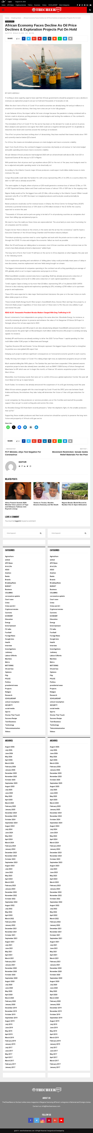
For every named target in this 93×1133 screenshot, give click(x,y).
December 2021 (11, 928)
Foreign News (10, 636)
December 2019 (11, 1008)
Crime (7, 603)
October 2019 (10, 1014)
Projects (8, 689)
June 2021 (9, 948)
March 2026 (9, 763)
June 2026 (9, 753)
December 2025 (11, 773)
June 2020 (9, 988)
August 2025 (9, 786)
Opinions (8, 672)
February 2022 (10, 922)
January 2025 (10, 809)
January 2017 (10, 1067)
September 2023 (11, 862)
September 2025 (11, 783)
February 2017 (10, 1064)
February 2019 (10, 1041)
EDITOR (9, 33)
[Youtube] (61, 1120)
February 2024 (10, 846)
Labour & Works (11, 656)
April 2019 (8, 1034)
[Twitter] (36, 1120)
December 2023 (11, 852)
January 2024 (10, 849)
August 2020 (9, 981)
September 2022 (11, 902)
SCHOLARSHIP (52, 5)
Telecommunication (12, 728)
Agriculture (9, 556)
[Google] (55, 1120)
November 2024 (11, 816)
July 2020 (8, 985)
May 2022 (8, 912)
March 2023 (9, 882)
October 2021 (10, 935)
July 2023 (8, 869)
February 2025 (10, 806)
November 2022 (11, 895)
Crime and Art (10, 606)
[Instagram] (42, 1120)
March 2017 (9, 1061)
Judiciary (8, 652)
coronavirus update (12, 596)
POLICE (7, 679)
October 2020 (10, 975)
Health (7, 642)
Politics (30, 5)
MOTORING (9, 665)
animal (7, 560)
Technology (9, 725)
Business (37, 5)
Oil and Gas (9, 669)
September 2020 (11, 978)
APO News (10, 5)
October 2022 (10, 899)
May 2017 (8, 1054)
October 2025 (10, 780)
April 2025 (8, 800)
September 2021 (11, 938)
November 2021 (11, 932)
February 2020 (10, 1001)
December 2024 (11, 813)
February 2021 (10, 962)
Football (8, 632)
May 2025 (8, 796)
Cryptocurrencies (21, 5)
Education (9, 619)
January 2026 (10, 770)
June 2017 (9, 1051)
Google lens (9, 639)
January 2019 (10, 1044)
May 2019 (8, 1031)
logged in (18, 521)
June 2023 (9, 872)
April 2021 (8, 955)
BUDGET (8, 586)
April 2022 (8, 915)
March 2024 (9, 843)
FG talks (8, 629)
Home (3, 5)
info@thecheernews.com (51, 1106)
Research (8, 695)
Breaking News (10, 21)
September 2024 (11, 823)
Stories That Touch (12, 715)
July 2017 (8, 1047)
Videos (44, 5)
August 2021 (9, 942)
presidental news (11, 685)
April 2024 (8, 839)
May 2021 (8, 952)
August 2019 (9, 1021)
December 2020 (11, 968)
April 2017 (8, 1057)
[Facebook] (30, 1120)
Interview (8, 646)
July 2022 (8, 909)
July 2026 (8, 750)
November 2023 (11, 856)
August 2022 (9, 905)
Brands (8, 580)
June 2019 (9, 1028)
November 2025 (11, 776)
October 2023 (10, 859)
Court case (9, 599)
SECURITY (9, 705)
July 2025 (8, 790)
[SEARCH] (40, 533)
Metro (7, 662)
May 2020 (8, 991)
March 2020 (9, 998)
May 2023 (8, 876)
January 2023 (10, 889)
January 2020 (10, 1004)
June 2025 (9, 793)
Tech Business (10, 722)
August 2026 (9, 747)
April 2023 (8, 879)
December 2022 (11, 892)
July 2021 (8, 945)
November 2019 (11, 1011)
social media (10, 708)
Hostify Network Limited (71, 1131)
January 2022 (10, 925)
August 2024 (9, 826)
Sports (7, 712)
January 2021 (10, 965)
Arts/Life (8, 566)
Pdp (6, 675)
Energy (7, 622)
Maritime (8, 659)
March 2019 (9, 1037)
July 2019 (8, 1024)
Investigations (10, 649)
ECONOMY (9, 616)
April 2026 (8, 760)
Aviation (8, 573)
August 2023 (9, 866)
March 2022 (9, 918)
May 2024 (8, 836)
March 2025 (9, 803)
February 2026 (10, 767)
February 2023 (10, 885)
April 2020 (8, 995)
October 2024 (10, 819)
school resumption (12, 702)
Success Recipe (11, 718)
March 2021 (9, 958)
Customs (8, 613)
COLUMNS (9, 593)
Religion (8, 692)
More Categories (64, 5)
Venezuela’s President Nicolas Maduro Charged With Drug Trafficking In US (43, 313)
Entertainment (10, 626)
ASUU (7, 570)
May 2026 (8, 757)
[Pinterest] (48, 1120)
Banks (7, 576)
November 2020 (11, 971)
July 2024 (8, 829)
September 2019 (11, 1018)
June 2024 (9, 833)
